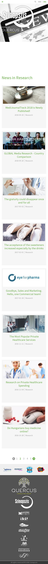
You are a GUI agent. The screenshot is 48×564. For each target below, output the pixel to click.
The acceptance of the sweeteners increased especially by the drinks (24, 246)
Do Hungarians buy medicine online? (24, 429)
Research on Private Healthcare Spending (24, 383)
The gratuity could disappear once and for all (24, 200)
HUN (39, 2)
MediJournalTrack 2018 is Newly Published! (24, 109)
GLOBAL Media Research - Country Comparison (24, 155)
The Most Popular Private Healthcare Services (24, 338)
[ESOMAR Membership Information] (18, 470)
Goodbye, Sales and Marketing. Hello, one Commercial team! (24, 292)
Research (29, 115)
